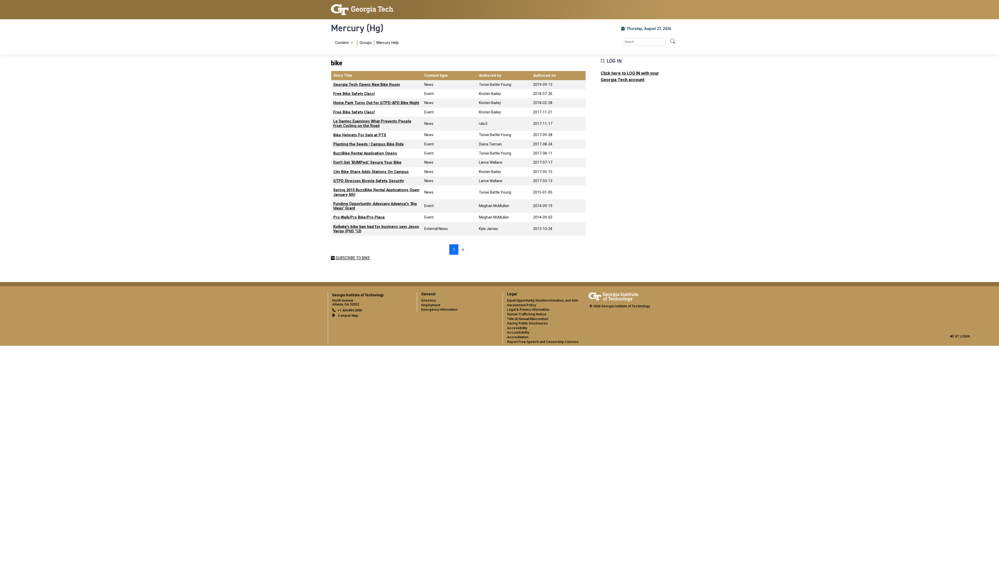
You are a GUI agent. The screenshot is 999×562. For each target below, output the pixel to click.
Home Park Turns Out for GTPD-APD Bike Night (376, 103)
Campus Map (348, 315)
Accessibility (517, 328)
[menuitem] (366, 43)
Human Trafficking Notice (526, 314)
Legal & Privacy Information (528, 309)
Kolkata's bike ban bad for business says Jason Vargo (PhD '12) (376, 229)
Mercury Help (387, 43)
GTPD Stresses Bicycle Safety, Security (368, 181)
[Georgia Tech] (371, 9)
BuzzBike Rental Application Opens (365, 153)
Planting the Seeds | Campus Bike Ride (368, 144)
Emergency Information (439, 309)
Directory (428, 300)
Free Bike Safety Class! (354, 94)
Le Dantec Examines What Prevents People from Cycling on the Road (372, 123)
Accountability (518, 332)
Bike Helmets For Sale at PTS (359, 135)
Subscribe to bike (352, 258)
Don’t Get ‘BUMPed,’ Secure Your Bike (367, 162)
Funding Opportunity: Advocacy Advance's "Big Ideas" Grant (375, 206)
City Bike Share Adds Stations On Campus (371, 172)
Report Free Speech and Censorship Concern (542, 342)
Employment (430, 305)
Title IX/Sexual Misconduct (527, 319)
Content (342, 43)
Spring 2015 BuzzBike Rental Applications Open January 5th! (376, 192)
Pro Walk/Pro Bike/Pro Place (359, 217)
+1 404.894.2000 (350, 310)
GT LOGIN (962, 336)
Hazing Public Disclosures (527, 323)
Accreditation (517, 337)
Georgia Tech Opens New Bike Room (366, 84)
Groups (366, 43)
